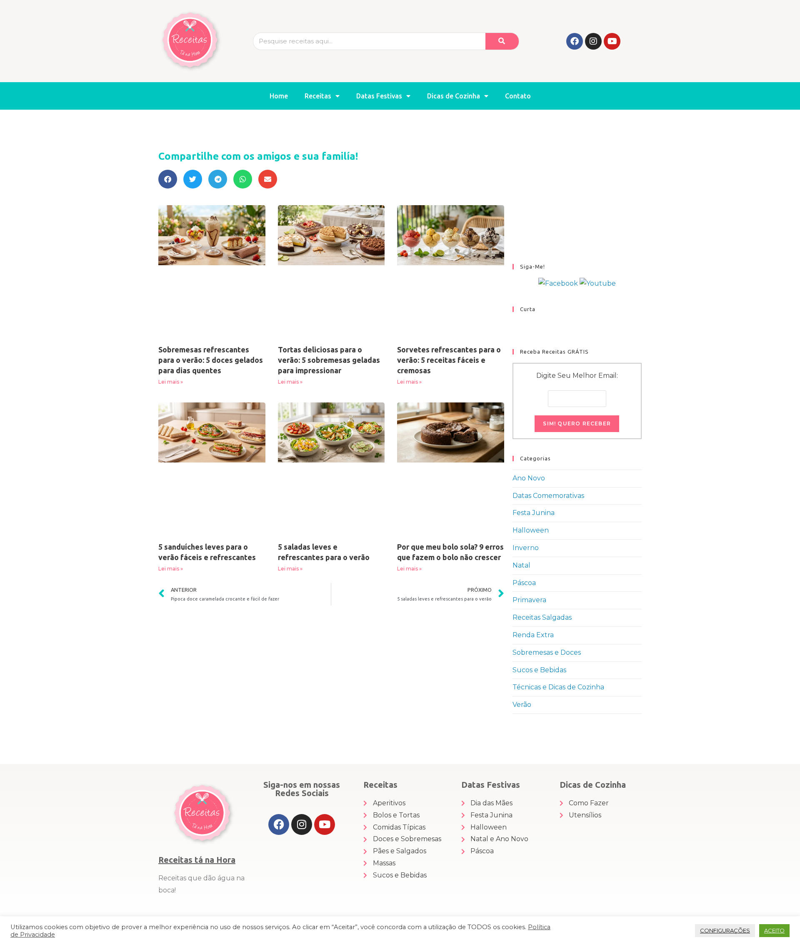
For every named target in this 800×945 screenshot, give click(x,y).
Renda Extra (533, 635)
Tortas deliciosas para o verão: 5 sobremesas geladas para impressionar (329, 359)
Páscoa (524, 583)
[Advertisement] (577, 195)
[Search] (502, 41)
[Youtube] (612, 41)
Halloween (530, 530)
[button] (167, 179)
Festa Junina (533, 513)
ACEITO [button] (774, 930)
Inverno (525, 548)
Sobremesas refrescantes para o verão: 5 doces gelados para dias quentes (210, 359)
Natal (521, 565)
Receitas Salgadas (542, 617)
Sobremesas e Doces (546, 652)
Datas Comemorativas (548, 496)
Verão (521, 705)
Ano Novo (528, 478)
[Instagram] (593, 41)
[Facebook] (574, 41)
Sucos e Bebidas (539, 670)
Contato (518, 96)
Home (279, 96)
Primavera (529, 600)
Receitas (318, 96)
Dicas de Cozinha (453, 96)
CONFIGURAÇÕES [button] (725, 930)
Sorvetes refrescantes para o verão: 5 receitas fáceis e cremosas (449, 359)
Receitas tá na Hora (196, 860)
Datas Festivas (379, 96)
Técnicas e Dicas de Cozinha (558, 687)
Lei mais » (170, 382)
